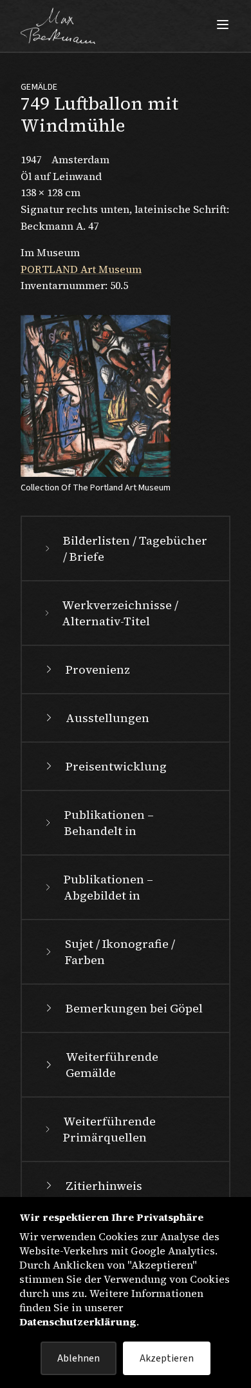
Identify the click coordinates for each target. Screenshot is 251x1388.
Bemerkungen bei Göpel (134, 1008)
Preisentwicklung (116, 766)
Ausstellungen (107, 718)
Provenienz (98, 669)
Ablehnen (78, 1358)
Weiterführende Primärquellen (109, 1129)
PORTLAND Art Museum (81, 269)
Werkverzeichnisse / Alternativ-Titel (120, 613)
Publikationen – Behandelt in (109, 823)
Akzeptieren (167, 1358)
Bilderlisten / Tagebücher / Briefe (135, 548)
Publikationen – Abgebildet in (108, 887)
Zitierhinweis (104, 1186)
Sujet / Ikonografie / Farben (120, 952)
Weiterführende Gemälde (112, 1065)
